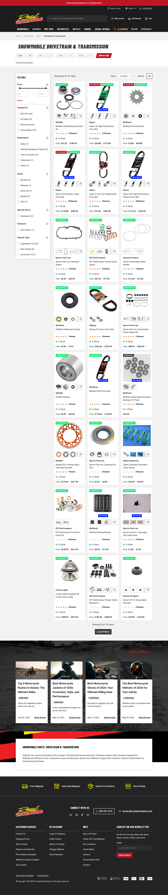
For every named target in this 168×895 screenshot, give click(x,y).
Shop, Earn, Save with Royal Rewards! (84, 3)
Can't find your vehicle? (24, 62)
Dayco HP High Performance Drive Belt (101, 127)
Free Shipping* (37, 786)
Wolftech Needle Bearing (100, 532)
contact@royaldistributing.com (137, 811)
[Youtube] (87, 815)
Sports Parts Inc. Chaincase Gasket (67, 263)
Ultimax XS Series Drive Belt (101, 329)
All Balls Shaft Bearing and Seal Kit (69, 127)
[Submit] (49, 18)
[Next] (80, 116)
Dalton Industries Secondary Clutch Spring (135, 466)
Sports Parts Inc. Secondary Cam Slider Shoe (135, 533)
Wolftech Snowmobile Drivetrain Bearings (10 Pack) (137, 398)
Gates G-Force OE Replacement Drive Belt (102, 195)
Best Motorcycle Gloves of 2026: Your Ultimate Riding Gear (100, 688)
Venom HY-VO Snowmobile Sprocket (134, 601)
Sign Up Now (124, 855)
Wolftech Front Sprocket (133, 126)
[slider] (20, 88)
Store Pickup (139, 786)
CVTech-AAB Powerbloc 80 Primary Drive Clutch (67, 595)
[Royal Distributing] (29, 18)
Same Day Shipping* (71, 786)
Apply (20, 101)
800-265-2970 (105, 811)
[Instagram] (76, 815)
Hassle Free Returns (105, 786)
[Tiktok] (82, 815)
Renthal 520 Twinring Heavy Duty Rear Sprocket (67, 466)
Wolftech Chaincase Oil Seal (68, 329)
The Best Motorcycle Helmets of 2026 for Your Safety (135, 688)
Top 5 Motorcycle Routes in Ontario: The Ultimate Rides (31, 688)
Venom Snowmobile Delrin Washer (134, 263)
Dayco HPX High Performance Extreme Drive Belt (136, 195)
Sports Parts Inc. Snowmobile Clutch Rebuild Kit (136, 330)
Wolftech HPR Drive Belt (99, 391)
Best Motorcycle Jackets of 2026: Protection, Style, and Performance (66, 690)
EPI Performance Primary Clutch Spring (103, 263)
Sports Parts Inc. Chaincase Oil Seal (102, 466)
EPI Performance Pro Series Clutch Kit (68, 533)
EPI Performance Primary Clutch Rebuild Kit (103, 601)
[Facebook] (70, 815)
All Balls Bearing (63, 397)
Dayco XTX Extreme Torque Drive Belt (67, 195)
